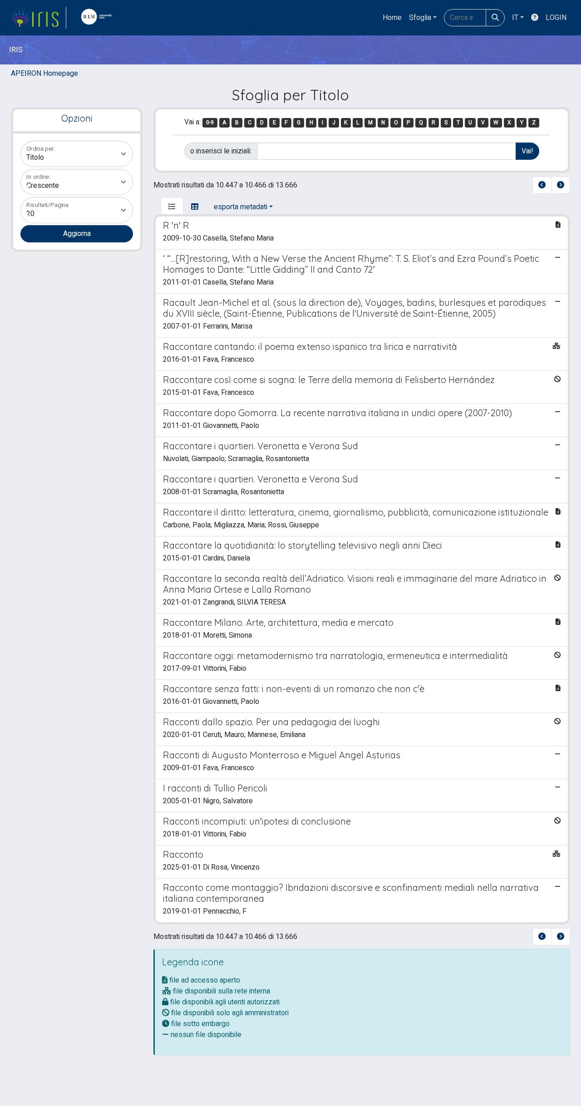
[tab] (172, 206)
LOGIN (556, 17)
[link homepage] (38, 18)
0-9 (210, 122)
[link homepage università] (98, 18)
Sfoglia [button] (420, 17)
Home (392, 17)
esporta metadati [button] (240, 207)
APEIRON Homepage (44, 73)
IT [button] (515, 17)
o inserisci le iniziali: (220, 151)
